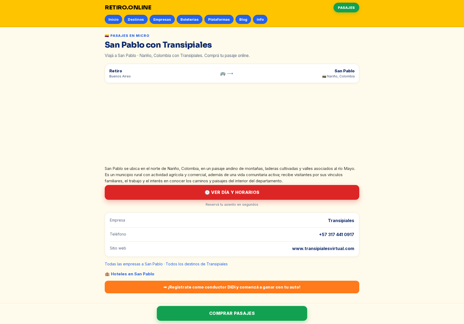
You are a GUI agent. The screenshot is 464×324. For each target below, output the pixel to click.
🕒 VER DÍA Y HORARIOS (232, 192)
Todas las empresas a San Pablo (134, 264)
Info (260, 19)
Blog (243, 19)
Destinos (136, 19)
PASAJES (346, 7)
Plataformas (219, 19)
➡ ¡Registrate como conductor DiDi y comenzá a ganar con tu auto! (232, 287)
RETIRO (128, 7)
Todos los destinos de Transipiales (197, 264)
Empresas (162, 19)
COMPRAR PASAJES (232, 313)
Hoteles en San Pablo (132, 273)
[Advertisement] (232, 125)
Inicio (113, 19)
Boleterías (189, 19)
